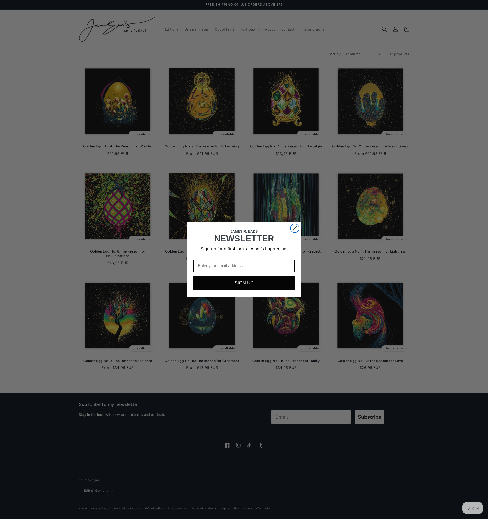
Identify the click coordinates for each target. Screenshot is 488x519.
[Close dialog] (294, 228)
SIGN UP (244, 282)
